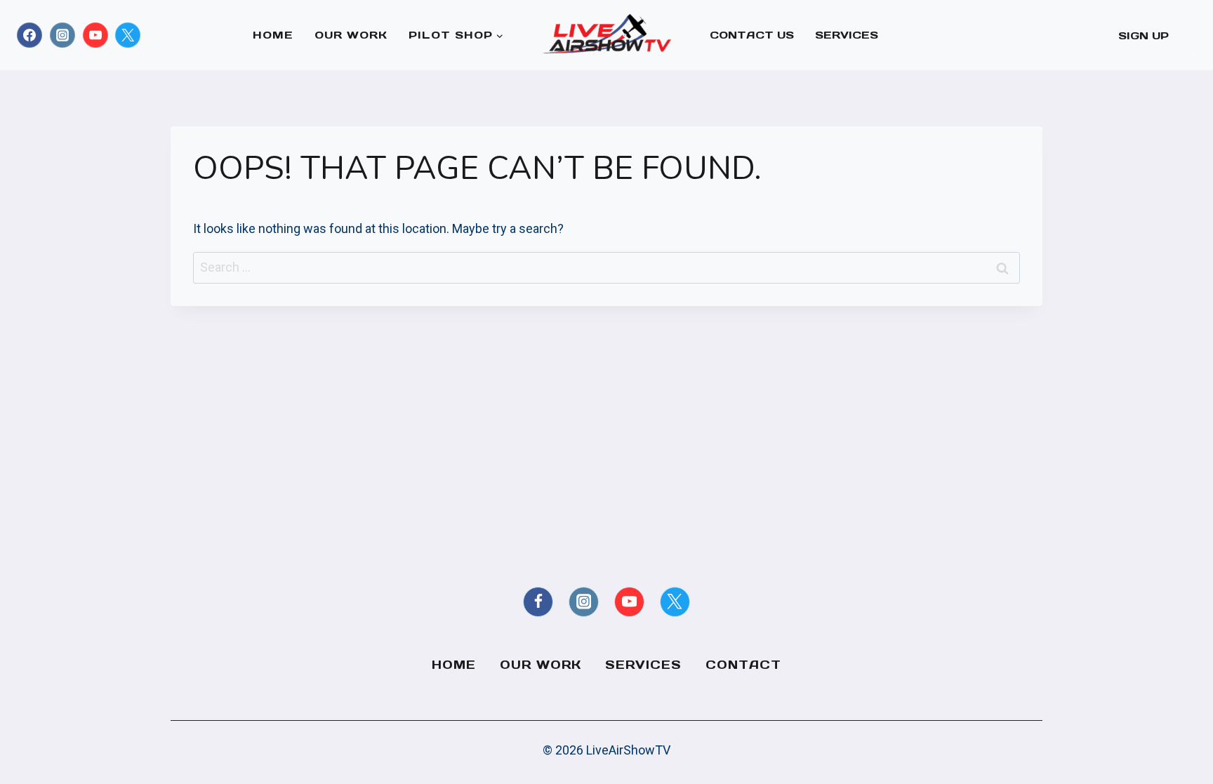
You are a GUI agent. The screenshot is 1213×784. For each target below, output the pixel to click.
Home (273, 34)
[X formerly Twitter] (127, 35)
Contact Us (752, 34)
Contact (743, 664)
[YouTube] (95, 35)
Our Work (350, 34)
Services (846, 34)
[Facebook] (29, 35)
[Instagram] (62, 35)
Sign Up (1143, 35)
